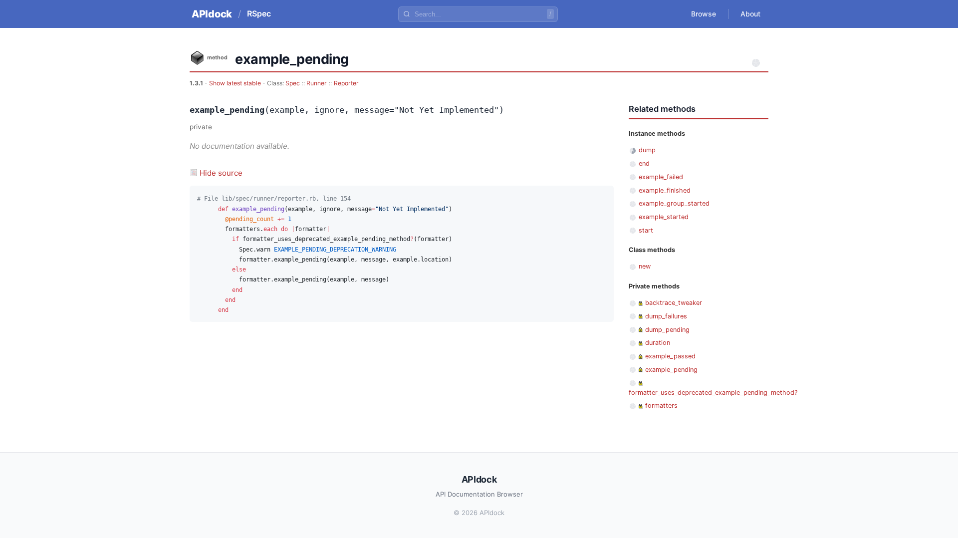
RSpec (259, 13)
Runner (316, 83)
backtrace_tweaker (673, 302)
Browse (703, 13)
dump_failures (666, 316)
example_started (664, 217)
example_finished (665, 190)
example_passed (670, 356)
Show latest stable (235, 83)
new (645, 266)
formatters (661, 405)
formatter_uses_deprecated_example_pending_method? (713, 392)
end (644, 163)
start (646, 230)
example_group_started (674, 203)
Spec (292, 83)
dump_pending (667, 329)
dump (647, 150)
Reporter (346, 83)
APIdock (212, 14)
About (750, 13)
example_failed (661, 177)
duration (657, 342)
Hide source (221, 173)
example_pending (671, 369)
